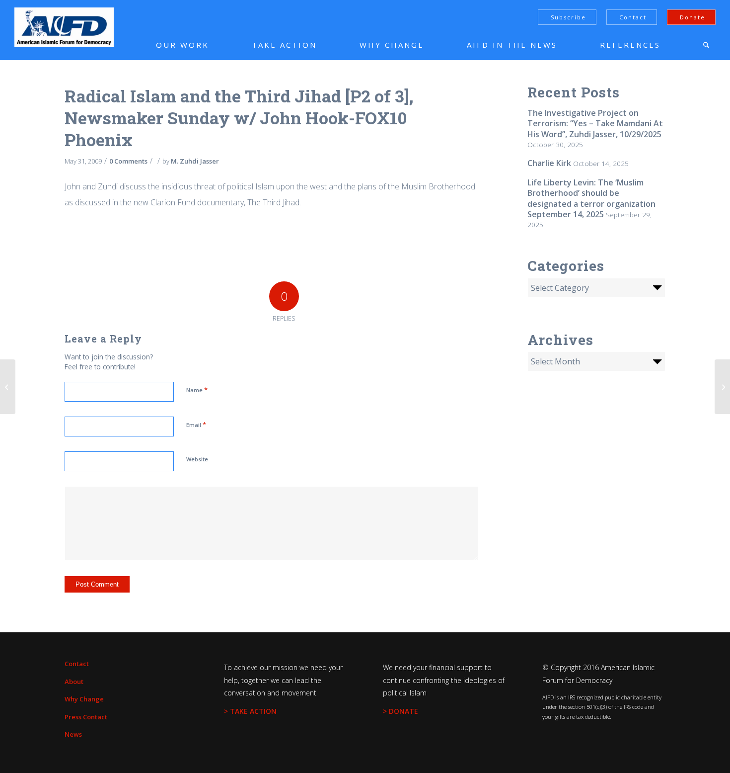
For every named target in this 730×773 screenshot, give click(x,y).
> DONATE (400, 711)
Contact (633, 17)
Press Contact (86, 716)
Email (196, 424)
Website (197, 459)
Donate (692, 17)
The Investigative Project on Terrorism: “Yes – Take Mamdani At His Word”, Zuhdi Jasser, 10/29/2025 (595, 123)
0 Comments (128, 161)
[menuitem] (168, 45)
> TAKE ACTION (250, 711)
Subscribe (568, 17)
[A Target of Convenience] (7, 386)
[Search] (706, 45)
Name (197, 389)
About (74, 681)
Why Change (84, 698)
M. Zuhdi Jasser (195, 161)
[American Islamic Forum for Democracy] (64, 27)
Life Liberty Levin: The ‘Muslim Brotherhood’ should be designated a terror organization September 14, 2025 (591, 198)
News (73, 734)
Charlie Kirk (549, 163)
